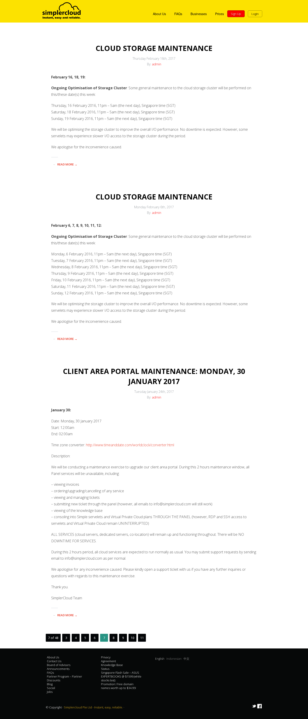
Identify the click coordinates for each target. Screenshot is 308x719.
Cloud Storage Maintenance (154, 48)
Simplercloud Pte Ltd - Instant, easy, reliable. (94, 707)
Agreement (108, 661)
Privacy (105, 657)
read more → (67, 164)
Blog (50, 684)
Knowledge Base (112, 665)
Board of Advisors (58, 665)
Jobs (50, 692)
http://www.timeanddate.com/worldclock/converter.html (130, 444)
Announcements (58, 669)
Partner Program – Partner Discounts (64, 678)
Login (255, 14)
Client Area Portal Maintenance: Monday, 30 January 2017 (154, 376)
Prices (219, 13)
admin (156, 64)
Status (105, 669)
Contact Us (54, 661)
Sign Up (236, 14)
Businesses (199, 13)
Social (51, 688)
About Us (159, 13)
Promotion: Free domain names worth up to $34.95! (118, 686)
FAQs (178, 13)
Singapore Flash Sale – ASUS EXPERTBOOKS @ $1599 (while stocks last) (121, 676)
